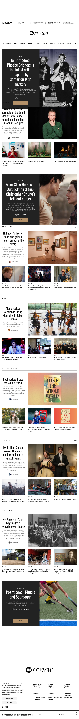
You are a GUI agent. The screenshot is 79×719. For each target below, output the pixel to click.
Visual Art (52, 43)
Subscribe (61, 43)
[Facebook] (2, 707)
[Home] (9, 23)
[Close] (76, 712)
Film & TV (30, 43)
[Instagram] (5, 707)
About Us (36, 693)
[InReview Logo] (39, 33)
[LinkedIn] (7, 707)
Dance (15, 43)
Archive (51, 693)
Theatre (45, 43)
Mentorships (68, 697)
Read (20, 219)
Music (38, 43)
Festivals (22, 43)
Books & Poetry (7, 43)
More (75, 103)
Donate (69, 43)
